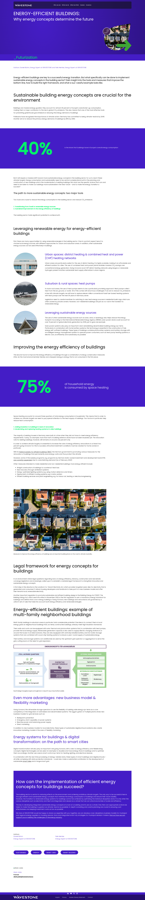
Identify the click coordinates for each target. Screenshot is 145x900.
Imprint (57, 897)
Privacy (64, 897)
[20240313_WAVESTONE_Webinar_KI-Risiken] (23, 5)
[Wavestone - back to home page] (31, 897)
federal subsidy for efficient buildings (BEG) (35, 452)
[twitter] (74, 893)
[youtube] (71, 893)
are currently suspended (23, 460)
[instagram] (77, 893)
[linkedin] (68, 893)
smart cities (27, 761)
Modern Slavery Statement (77, 897)
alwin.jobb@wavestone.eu (23, 877)
